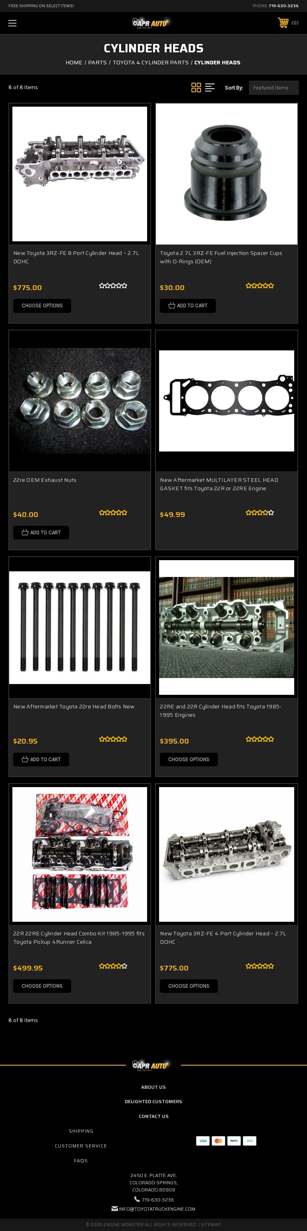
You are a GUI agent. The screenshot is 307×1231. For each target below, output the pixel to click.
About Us (153, 1087)
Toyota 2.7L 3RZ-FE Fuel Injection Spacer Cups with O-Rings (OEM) (221, 257)
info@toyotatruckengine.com (157, 1209)
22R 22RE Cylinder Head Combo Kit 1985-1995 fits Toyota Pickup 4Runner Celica (79, 937)
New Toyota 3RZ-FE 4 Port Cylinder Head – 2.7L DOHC (223, 937)
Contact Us (154, 1116)
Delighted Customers (153, 1101)
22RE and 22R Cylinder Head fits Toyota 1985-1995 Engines (220, 710)
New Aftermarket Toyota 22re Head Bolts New (74, 706)
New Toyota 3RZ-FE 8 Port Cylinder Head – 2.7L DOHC (76, 257)
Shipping (81, 1131)
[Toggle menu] (37, 23)
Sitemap (211, 1224)
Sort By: (234, 88)
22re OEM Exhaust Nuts (44, 479)
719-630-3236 (284, 6)
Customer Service (81, 1145)
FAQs (81, 1160)
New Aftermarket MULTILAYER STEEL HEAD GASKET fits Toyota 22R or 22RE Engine (219, 484)
